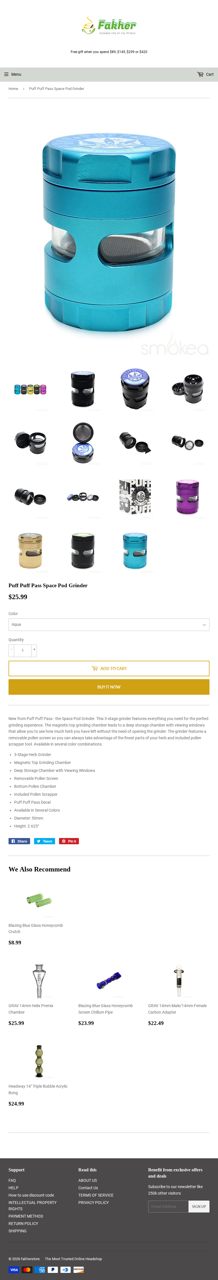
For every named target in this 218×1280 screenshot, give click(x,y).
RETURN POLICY (23, 1223)
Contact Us (88, 1188)
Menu (16, 74)
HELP (13, 1188)
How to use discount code (31, 1195)
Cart (209, 74)
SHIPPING (18, 1231)
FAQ (12, 1180)
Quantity (16, 639)
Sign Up (199, 1207)
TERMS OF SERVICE (96, 1195)
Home (13, 89)
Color (13, 613)
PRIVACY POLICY (93, 1202)
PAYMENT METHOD (26, 1216)
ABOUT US (87, 1180)
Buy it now (109, 687)
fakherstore (30, 1259)
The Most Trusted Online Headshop (73, 1259)
